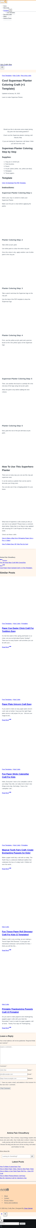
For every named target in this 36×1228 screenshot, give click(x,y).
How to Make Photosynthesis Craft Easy (12, 1176)
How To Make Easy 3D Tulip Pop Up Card (15, 544)
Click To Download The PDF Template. (14, 183)
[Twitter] (3, 1190)
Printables (6, 10)
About (6, 1196)
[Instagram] (5, 1190)
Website (30, 1078)
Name (30, 1070)
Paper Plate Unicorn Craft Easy (16, 704)
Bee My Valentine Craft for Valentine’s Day (13, 1178)
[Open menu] (2, 67)
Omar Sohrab (28, 1208)
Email (30, 1074)
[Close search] (1, 1220)
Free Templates (7, 75)
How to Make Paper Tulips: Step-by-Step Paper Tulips (17, 1169)
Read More (6, 647)
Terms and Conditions (11, 1203)
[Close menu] (0, 1218)
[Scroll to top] (1, 1214)
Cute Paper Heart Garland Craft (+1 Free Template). (16, 567)
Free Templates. (7, 623)
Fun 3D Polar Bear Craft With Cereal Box (13, 561)
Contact (6, 1198)
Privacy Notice (8, 1200)
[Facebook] (1, 1190)
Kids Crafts (6, 7)
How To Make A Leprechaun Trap (10, 1166)
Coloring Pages (7, 18)
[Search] (32, 1156)
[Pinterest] (8, 1190)
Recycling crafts (7, 14)
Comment (3, 1066)
